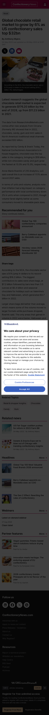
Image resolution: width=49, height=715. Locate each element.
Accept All (24, 389)
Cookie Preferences (24, 382)
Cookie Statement (36, 375)
